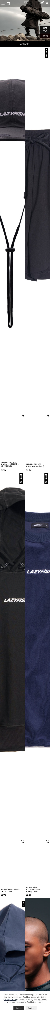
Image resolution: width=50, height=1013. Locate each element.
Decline (31, 1008)
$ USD (44, 36)
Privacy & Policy (10, 1000)
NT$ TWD (43, 29)
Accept (19, 1008)
